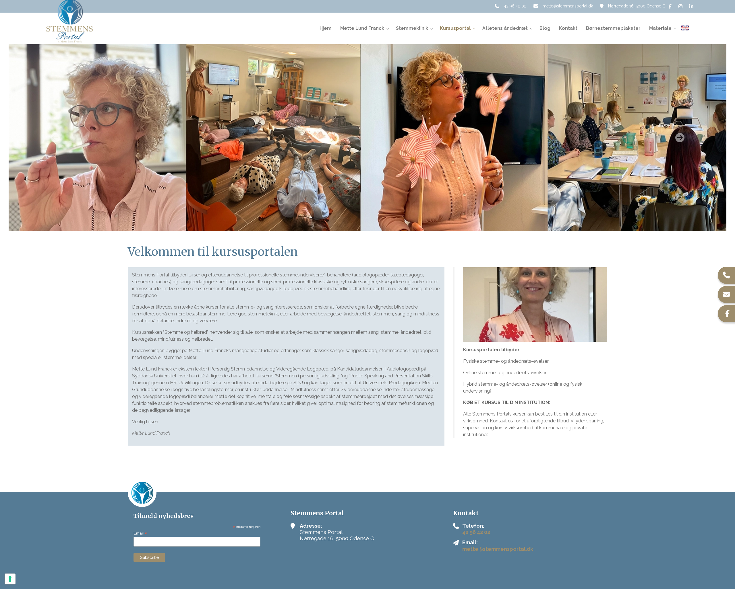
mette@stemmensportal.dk (568, 6)
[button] (55, 137)
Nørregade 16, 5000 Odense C (636, 6)
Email (140, 533)
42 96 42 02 (515, 6)
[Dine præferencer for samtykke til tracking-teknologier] (10, 579)
